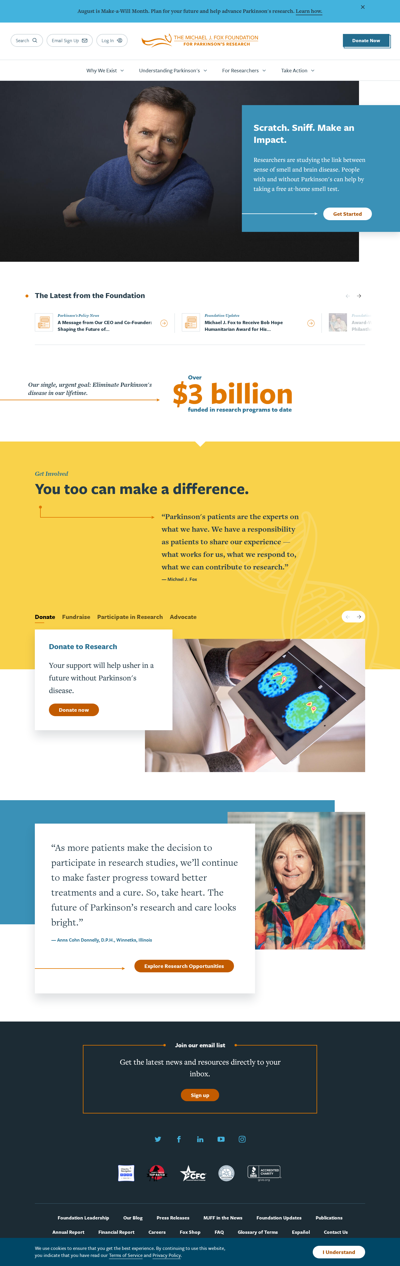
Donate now (74, 710)
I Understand (339, 1252)
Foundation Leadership (83, 1217)
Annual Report (68, 1232)
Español (301, 1232)
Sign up (200, 1095)
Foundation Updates (279, 1217)
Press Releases (173, 1217)
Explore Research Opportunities (184, 966)
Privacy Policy (167, 1255)
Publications (329, 1217)
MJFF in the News (223, 1217)
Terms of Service (126, 1255)
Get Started (347, 214)
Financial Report (116, 1232)
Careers (157, 1232)
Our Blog (133, 1217)
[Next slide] (359, 295)
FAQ (219, 1232)
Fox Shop (190, 1232)
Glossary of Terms (258, 1232)
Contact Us (336, 1232)
